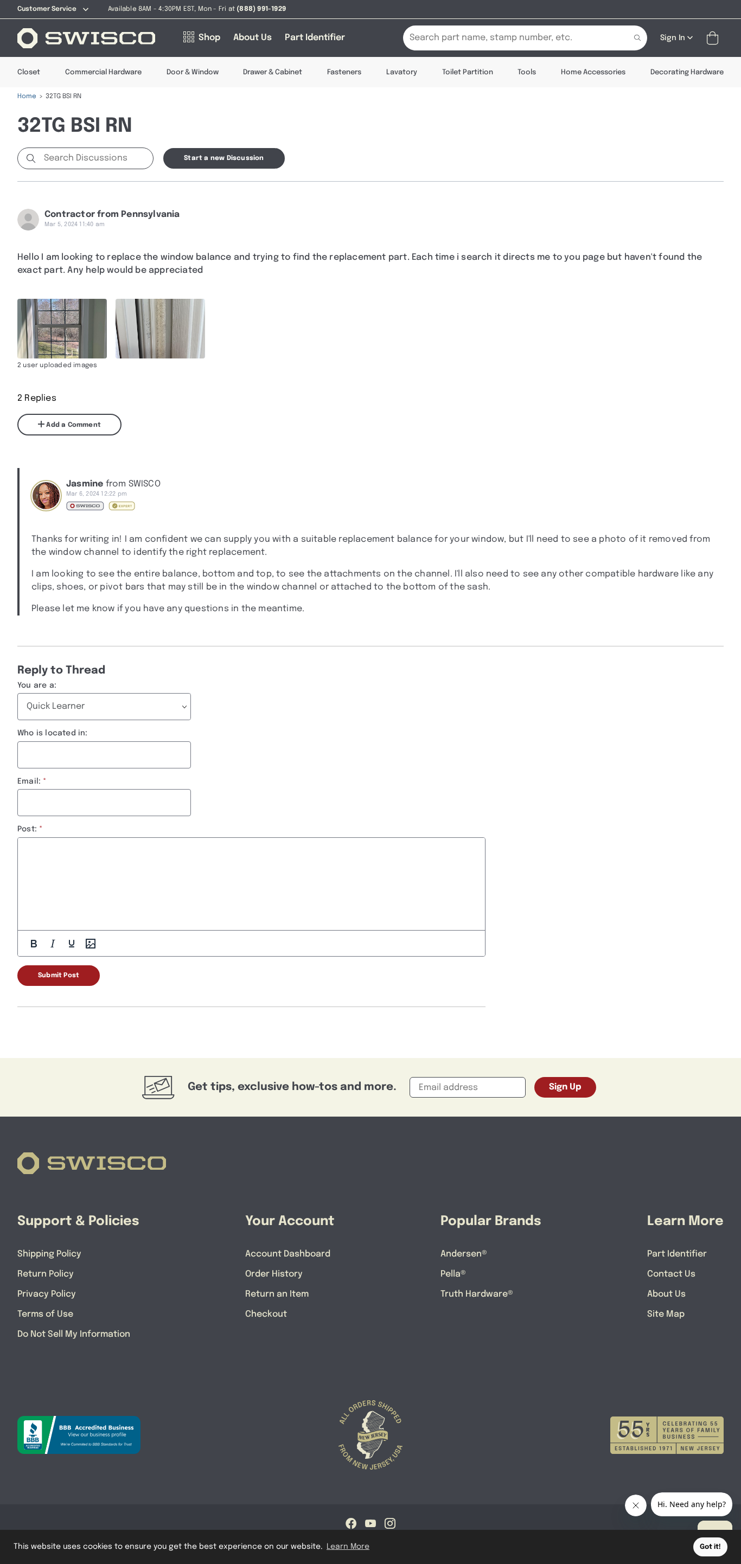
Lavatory (401, 72)
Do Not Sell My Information (73, 1334)
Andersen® (463, 1254)
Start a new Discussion (224, 158)
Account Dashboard (287, 1254)
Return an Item (277, 1294)
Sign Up (565, 1087)
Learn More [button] (348, 1546)
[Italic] (52, 943)
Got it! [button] (710, 1546)
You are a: (36, 685)
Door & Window (193, 72)
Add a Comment (72, 425)
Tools (527, 72)
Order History (274, 1274)
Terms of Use (45, 1314)
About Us (666, 1294)
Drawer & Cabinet (272, 72)
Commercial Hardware (103, 72)
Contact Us (671, 1274)
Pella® (453, 1274)
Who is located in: (52, 733)
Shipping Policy (49, 1254)
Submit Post (58, 975)
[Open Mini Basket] (715, 38)
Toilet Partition (467, 72)
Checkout (266, 1314)
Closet (28, 72)
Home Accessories (593, 72)
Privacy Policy (46, 1294)
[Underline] (71, 943)
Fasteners (344, 72)
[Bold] (33, 943)
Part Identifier (677, 1254)
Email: (29, 781)
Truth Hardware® (476, 1294)
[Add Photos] (90, 943)
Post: (27, 829)
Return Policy (45, 1274)
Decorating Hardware (687, 72)
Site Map (666, 1314)
